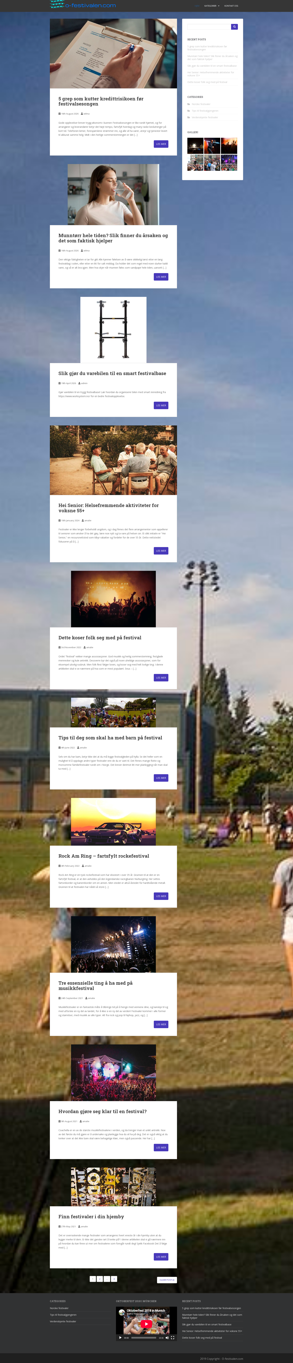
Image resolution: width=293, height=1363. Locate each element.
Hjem (197, 5)
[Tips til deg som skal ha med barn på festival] (113, 712)
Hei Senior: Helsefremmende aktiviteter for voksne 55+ (108, 508)
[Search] (234, 27)
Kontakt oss (231, 5)
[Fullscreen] (172, 1337)
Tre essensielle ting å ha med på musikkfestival (95, 985)
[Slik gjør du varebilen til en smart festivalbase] (113, 330)
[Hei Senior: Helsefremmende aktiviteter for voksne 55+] (113, 460)
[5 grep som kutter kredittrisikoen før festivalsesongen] (113, 53)
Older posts (166, 1280)
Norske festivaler (201, 104)
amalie (87, 520)
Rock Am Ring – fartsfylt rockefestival (103, 856)
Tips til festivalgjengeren (205, 110)
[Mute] (167, 1337)
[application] (146, 1324)
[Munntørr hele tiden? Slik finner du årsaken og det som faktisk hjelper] (113, 194)
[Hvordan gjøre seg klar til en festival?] (113, 1072)
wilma (87, 113)
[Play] (120, 1337)
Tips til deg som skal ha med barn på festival (110, 738)
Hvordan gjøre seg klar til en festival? (102, 1111)
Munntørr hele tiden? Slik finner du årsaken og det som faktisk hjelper (113, 238)
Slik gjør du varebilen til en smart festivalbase (112, 373)
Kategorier (210, 5)
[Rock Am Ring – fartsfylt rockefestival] (113, 822)
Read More (161, 144)
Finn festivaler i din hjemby (91, 1216)
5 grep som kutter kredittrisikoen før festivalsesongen (100, 101)
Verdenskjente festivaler (205, 117)
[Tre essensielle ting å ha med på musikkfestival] (113, 944)
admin (84, 383)
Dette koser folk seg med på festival (99, 637)
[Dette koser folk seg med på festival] (113, 599)
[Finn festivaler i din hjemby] (113, 1187)
